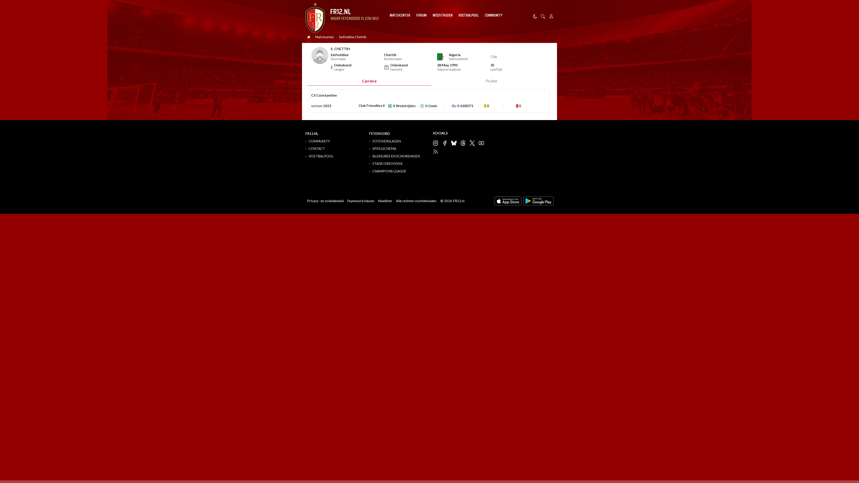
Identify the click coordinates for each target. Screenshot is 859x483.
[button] (543, 16)
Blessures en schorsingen (396, 156)
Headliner (385, 201)
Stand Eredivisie (387, 163)
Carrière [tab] (369, 81)
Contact (317, 148)
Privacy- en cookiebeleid (325, 201)
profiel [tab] (491, 81)
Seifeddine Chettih (352, 37)
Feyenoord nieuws (360, 201)
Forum (421, 15)
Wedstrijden (443, 15)
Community (493, 15)
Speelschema (384, 148)
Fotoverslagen (386, 141)
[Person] (551, 15)
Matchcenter (400, 15)
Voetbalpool (469, 15)
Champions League (389, 171)
